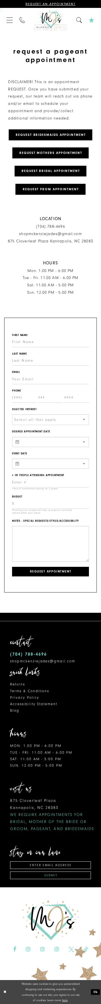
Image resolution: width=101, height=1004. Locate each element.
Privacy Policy (24, 697)
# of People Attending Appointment (38, 475)
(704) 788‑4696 (50, 226)
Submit (51, 875)
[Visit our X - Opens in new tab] (71, 949)
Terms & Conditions (29, 691)
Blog (14, 710)
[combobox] (50, 419)
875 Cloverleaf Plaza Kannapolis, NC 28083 (50, 241)
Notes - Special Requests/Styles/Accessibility (45, 520)
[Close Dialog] (5, 992)
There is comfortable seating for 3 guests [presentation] (35, 488)
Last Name (19, 353)
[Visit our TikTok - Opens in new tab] (85, 949)
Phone (16, 390)
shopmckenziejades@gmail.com (50, 233)
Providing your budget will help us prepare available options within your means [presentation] (42, 511)
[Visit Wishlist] (92, 20)
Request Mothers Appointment (50, 153)
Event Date (19, 453)
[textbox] (52, 420)
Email (16, 372)
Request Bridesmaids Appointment (51, 135)
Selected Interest (24, 409)
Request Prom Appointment (51, 189)
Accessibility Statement (33, 704)
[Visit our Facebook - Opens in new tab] (15, 949)
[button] (9, 20)
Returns (17, 684)
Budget (17, 496)
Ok (95, 992)
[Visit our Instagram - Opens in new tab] (28, 949)
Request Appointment (50, 571)
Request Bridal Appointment (51, 171)
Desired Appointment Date (31, 431)
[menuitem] (9, 20)
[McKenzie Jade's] (51, 20)
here (65, 1000)
